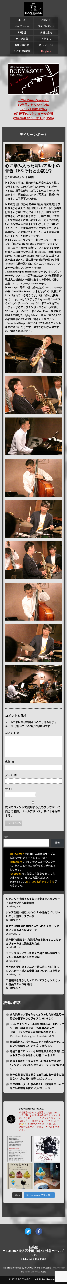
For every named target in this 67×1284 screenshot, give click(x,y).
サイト (9, 788)
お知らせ (46, 20)
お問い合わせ (22, 45)
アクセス (46, 38)
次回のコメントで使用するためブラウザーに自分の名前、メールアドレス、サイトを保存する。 (32, 811)
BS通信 (22, 32)
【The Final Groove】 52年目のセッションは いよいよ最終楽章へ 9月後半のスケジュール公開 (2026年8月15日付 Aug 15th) (33, 109)
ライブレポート (46, 26)
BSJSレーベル (46, 45)
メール (11, 775)
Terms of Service (32, 1272)
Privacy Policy (58, 1268)
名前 (9, 761)
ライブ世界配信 (21, 51)
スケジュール (22, 26)
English (46, 51)
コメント (12, 732)
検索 (6, 836)
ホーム (21, 20)
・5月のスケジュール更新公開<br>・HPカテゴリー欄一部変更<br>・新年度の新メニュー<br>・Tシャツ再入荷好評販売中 (37, 1028)
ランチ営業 (22, 38)
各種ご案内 (46, 32)
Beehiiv (57, 1065)
